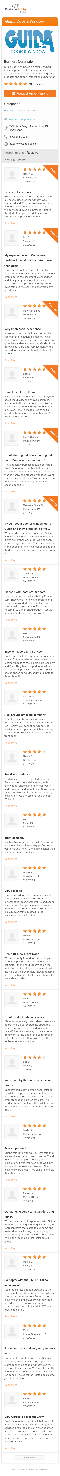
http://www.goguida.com (24, 143)
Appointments (15, 152)
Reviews (32, 152)
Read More (10, 223)
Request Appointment (32, 94)
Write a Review (15, 160)
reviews (36, 84)
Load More (30, 1457)
